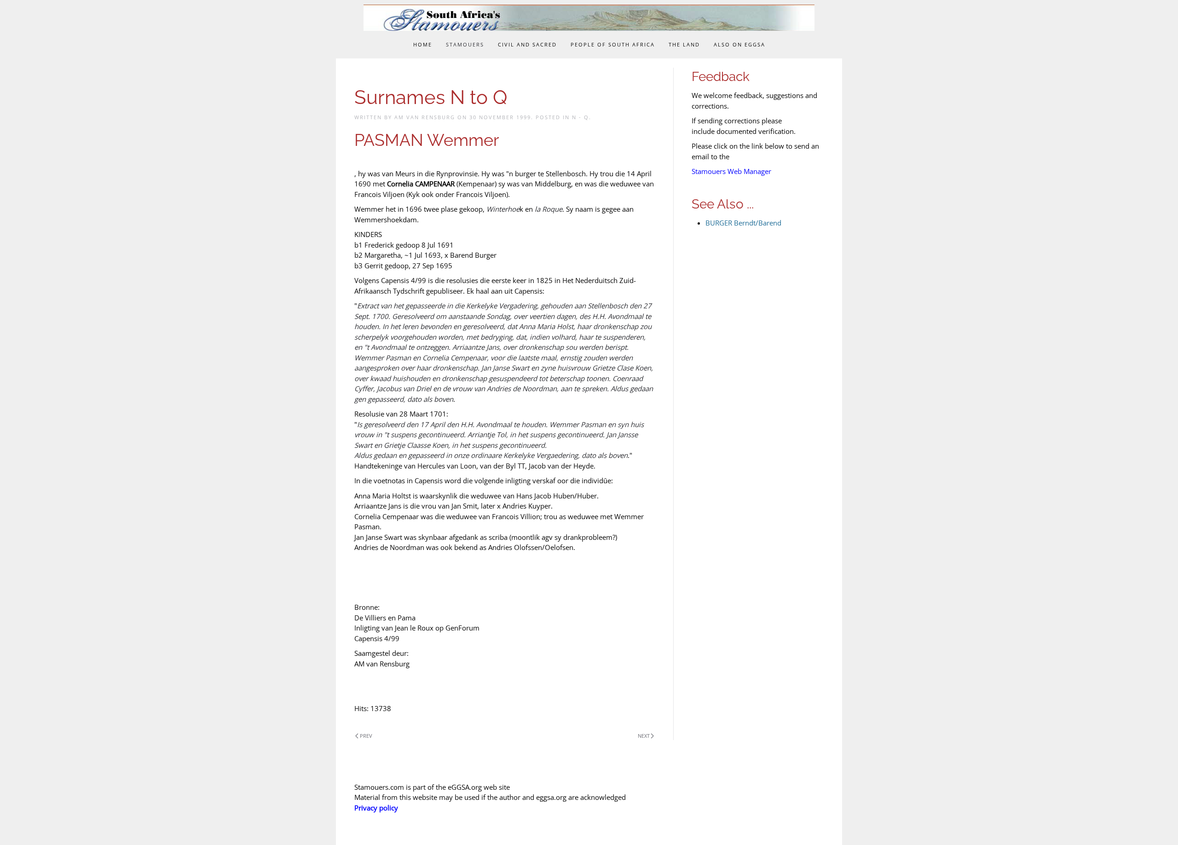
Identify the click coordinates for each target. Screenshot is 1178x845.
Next (644, 735)
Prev (366, 735)
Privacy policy (376, 807)
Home (422, 44)
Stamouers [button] (465, 44)
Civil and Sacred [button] (527, 44)
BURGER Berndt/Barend (743, 222)
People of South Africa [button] (613, 44)
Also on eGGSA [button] (739, 44)
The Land (684, 44)
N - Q (580, 117)
